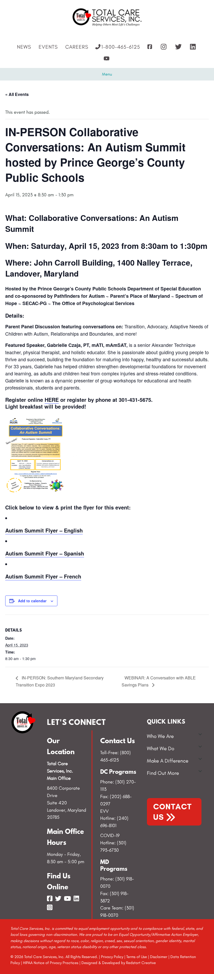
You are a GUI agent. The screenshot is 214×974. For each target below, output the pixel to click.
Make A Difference (167, 761)
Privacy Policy (112, 956)
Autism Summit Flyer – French (43, 576)
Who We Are (160, 736)
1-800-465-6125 (120, 47)
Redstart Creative (141, 962)
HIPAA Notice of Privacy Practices (50, 962)
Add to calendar (32, 601)
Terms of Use (136, 956)
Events (48, 47)
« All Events (17, 94)
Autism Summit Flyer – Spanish (44, 553)
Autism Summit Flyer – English (44, 530)
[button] (200, 734)
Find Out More (163, 773)
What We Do (160, 748)
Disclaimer (158, 956)
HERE (52, 399)
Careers (76, 47)
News (24, 47)
